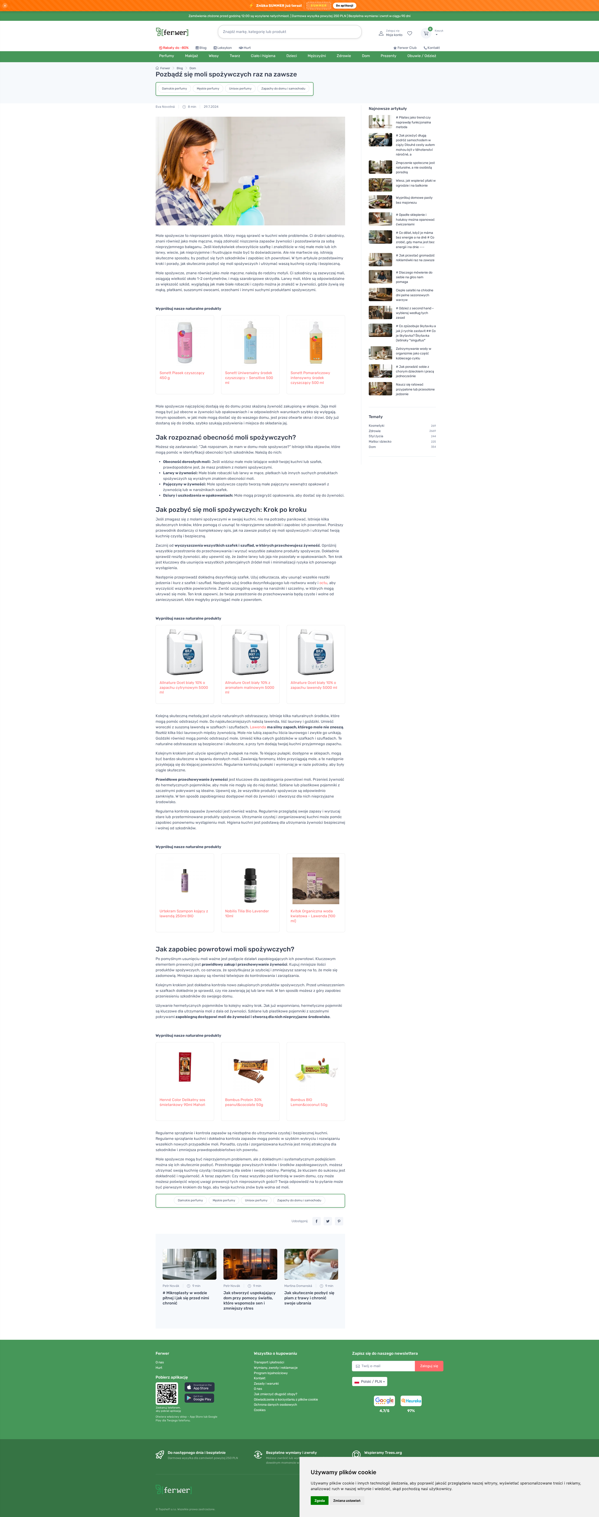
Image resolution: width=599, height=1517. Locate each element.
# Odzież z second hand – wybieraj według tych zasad (415, 313)
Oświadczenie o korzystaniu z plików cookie (286, 1399)
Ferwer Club (407, 48)
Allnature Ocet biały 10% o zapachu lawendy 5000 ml (314, 685)
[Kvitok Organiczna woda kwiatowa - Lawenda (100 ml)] (316, 878)
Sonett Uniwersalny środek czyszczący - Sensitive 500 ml (249, 378)
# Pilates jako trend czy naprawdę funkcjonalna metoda (413, 122)
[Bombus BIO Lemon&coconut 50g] (316, 1067)
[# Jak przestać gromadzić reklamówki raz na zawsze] (380, 259)
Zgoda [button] (319, 1501)
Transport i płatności (269, 1362)
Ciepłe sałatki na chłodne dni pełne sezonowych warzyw (414, 295)
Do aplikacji (345, 5)
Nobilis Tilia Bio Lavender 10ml (247, 913)
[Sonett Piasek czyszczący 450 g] (185, 340)
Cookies (260, 1410)
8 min (191, 107)
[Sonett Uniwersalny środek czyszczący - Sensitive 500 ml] (250, 340)
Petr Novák (171, 1286)
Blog (203, 48)
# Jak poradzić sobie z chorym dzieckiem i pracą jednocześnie (415, 371)
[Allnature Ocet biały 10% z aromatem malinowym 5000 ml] (250, 650)
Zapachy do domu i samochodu (283, 88)
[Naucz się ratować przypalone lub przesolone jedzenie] (380, 389)
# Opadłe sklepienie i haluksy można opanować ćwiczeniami (415, 219)
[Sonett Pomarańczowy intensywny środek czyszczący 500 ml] (316, 340)
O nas (160, 1362)
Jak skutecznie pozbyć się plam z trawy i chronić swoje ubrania (309, 1297)
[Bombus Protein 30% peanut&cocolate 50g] (250, 1067)
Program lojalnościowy (271, 1373)
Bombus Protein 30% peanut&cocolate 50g (244, 1102)
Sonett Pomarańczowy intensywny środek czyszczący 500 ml (310, 378)
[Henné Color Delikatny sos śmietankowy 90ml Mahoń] (185, 1067)
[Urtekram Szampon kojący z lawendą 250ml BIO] (185, 878)
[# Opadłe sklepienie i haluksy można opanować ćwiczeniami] (380, 219)
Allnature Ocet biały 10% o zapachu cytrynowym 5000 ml (184, 687)
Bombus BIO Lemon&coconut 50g (309, 1102)
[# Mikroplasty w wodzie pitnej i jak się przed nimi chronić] (189, 1264)
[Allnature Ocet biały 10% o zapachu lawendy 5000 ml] (316, 650)
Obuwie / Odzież (421, 56)
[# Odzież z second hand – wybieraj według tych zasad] (380, 313)
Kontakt (433, 48)
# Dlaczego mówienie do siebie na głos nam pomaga (414, 277)
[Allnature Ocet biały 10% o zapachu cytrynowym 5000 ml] (185, 650)
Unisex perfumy (240, 88)
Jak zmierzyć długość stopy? (275, 1394)
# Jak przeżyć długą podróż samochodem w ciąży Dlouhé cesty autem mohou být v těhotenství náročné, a (415, 145)
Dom (193, 68)
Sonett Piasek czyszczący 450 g (182, 375)
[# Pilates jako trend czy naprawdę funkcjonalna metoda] (380, 122)
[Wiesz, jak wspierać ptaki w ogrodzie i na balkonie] (380, 184)
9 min (196, 1286)
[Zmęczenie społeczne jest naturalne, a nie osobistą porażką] (380, 167)
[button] (200, 1386)
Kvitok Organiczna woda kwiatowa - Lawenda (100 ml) (313, 916)
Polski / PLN (371, 1381)
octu (323, 583)
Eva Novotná (165, 107)
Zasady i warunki (266, 1384)
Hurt (247, 48)
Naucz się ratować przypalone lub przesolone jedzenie (415, 389)
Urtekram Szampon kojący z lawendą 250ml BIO (184, 913)
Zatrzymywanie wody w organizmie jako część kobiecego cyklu (413, 353)
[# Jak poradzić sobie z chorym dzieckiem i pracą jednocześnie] (380, 371)
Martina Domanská (298, 1286)
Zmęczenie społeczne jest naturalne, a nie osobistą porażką (415, 167)
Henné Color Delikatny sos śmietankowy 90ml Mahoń (182, 1102)
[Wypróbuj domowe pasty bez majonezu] (380, 202)
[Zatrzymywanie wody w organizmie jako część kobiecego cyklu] (380, 353)
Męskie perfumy (208, 88)
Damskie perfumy (174, 88)
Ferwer (165, 68)
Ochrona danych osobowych (275, 1405)
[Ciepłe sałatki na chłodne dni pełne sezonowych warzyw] (380, 295)
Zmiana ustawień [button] (347, 1501)
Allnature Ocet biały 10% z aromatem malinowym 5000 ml (249, 687)
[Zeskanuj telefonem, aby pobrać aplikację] (168, 1393)
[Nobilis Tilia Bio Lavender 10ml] (250, 878)
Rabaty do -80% (176, 48)
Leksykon (224, 48)
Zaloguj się (429, 1366)
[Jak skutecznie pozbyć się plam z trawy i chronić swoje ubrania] (311, 1264)
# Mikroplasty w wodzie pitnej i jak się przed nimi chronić (186, 1297)
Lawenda (258, 727)
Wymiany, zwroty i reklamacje (276, 1368)
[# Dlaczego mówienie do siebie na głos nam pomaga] (380, 277)
